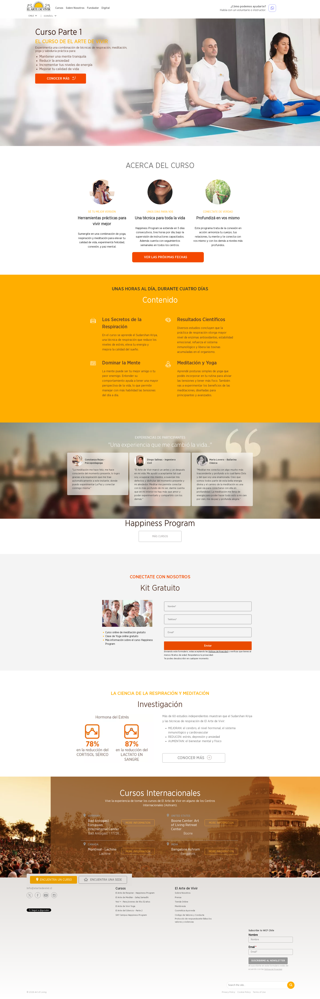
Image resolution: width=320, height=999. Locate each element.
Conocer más (58, 78)
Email (252, 947)
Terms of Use (259, 992)
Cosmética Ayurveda (185, 911)
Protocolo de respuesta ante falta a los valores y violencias (193, 920)
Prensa (178, 897)
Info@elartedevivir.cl (39, 888)
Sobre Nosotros (75, 8)
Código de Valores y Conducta (189, 915)
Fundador (93, 8)
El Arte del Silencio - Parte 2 (129, 911)
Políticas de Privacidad (218, 652)
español (48, 16)
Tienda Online (181, 902)
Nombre (253, 935)
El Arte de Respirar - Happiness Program (135, 893)
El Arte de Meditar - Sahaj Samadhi (132, 897)
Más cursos (160, 536)
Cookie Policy (244, 992)
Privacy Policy (228, 992)
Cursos (59, 8)
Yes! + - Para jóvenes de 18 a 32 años (133, 902)
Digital (106, 8)
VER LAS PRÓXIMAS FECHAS (165, 257)
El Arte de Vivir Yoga (125, 906)
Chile (31, 16)
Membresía (180, 906)
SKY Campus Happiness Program (131, 915)
